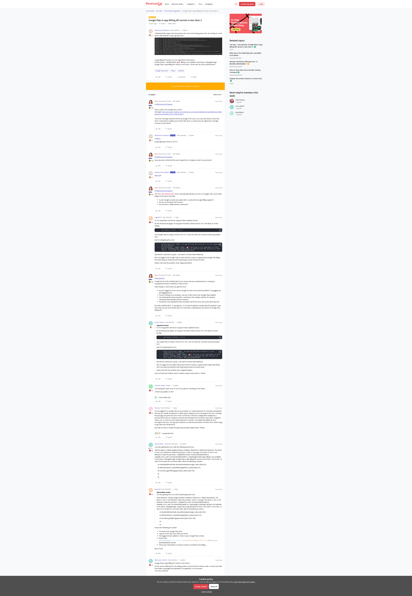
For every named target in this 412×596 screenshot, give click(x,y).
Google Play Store (162, 71)
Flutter (173, 71)
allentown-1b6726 (161, 560)
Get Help (159, 11)
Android (181, 71)
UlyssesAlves (159, 444)
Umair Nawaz (159, 322)
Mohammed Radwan (162, 30)
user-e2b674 (240, 106)
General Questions (236, 66)
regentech (158, 217)
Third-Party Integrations (172, 11)
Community (150, 11)
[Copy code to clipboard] (220, 230)
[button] (247, 4)
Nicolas (157, 408)
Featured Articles (235, 58)
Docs (200, 4)
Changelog (208, 4)
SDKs (231, 50)
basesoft (158, 489)
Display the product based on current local (246, 78)
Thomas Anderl (160, 385)
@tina (158, 138)
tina (156, 101)
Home (167, 4)
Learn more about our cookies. (244, 582)
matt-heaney (240, 100)
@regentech (160, 278)
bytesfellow (240, 112)
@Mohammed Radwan (164, 104)
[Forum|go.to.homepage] (154, 4)
